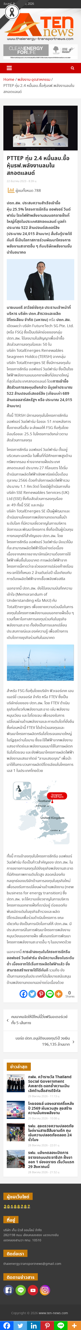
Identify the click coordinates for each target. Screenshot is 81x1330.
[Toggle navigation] (9, 68)
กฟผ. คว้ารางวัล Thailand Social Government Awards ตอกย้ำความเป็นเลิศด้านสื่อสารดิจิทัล (50, 1084)
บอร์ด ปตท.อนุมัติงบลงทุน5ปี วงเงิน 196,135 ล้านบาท (43, 1041)
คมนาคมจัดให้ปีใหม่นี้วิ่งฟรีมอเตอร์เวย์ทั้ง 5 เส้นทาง (39, 1020)
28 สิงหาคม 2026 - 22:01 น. (44, 1145)
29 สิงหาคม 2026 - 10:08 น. (44, 1119)
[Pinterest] (41, 994)
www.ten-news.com (53, 1313)
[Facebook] (23, 994)
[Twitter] (32, 994)
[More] (59, 994)
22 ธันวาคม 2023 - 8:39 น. (22, 181)
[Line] (50, 994)
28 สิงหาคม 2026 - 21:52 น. (44, 1172)
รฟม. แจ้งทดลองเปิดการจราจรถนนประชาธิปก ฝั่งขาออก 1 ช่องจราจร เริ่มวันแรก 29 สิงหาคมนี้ (51, 1160)
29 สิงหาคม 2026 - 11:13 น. (44, 1096)
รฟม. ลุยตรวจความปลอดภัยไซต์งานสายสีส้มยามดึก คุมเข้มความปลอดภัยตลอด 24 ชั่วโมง (51, 1133)
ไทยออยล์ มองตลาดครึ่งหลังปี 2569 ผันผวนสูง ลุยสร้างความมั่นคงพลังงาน (51, 1108)
